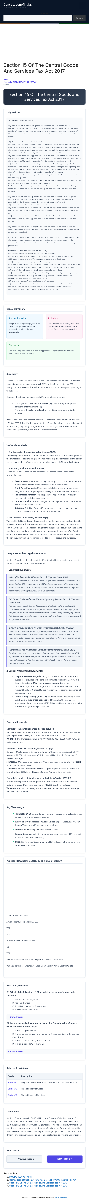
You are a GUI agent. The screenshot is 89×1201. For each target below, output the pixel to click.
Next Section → (64, 1158)
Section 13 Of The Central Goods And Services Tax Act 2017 (38, 1183)
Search (44, 14)
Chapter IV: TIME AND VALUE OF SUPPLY (19, 82)
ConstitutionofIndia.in (18, 4)
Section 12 (12, 1088)
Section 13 (12, 1095)
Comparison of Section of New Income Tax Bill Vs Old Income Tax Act (42, 1180)
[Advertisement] (44, 45)
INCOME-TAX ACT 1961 (20, 1177)
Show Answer (16, 1017)
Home (5, 79)
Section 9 (12, 1082)
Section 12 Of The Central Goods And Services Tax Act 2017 (38, 1186)
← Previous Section (24, 1159)
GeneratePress (61, 1197)
